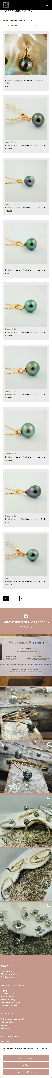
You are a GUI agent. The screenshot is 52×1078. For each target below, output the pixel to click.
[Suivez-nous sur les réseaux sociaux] (26, 616)
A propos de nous (9, 1005)
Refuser (26, 1065)
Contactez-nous (8, 996)
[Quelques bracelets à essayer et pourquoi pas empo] (26, 874)
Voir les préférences (26, 1072)
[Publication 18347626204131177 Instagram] (26, 713)
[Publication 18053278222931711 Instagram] (26, 767)
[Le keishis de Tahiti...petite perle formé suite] (26, 928)
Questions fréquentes (11, 999)
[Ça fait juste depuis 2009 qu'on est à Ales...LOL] (26, 660)
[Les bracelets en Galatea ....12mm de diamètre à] (26, 821)
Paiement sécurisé (9, 993)
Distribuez (5, 1002)
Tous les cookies (26, 1058)
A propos (5, 991)
